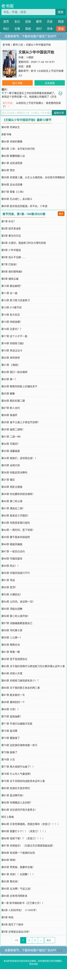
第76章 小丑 (8, 759)
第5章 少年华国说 (11, 250)
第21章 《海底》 (10, 364)
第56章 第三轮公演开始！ (15, 616)
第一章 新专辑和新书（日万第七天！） (22, 903)
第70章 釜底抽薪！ (11, 716)
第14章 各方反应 (10, 314)
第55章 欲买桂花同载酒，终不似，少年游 (24, 206)
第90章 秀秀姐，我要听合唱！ (18, 867)
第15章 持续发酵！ (11, 321)
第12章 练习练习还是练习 (15, 300)
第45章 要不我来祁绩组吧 (15, 537)
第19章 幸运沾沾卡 (11, 350)
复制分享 (59, 112)
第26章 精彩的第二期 (13, 400)
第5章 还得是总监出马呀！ (16, 931)
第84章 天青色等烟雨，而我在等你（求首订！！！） (30, 824)
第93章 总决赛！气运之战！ (16, 888)
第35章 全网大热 (10, 465)
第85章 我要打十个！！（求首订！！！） (24, 831)
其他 (28, 29)
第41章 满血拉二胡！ (13, 508)
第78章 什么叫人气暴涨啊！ (16, 773)
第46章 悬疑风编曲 (11, 544)
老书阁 (7, 6)
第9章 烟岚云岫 (9, 278)
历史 (50, 21)
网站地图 (33, 963)
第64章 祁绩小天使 (11, 673)
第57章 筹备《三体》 (13, 191)
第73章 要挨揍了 (10, 738)
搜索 (60, 12)
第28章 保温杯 (9, 415)
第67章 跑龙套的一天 (13, 695)
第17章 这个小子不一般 (14, 336)
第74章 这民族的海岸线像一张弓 (19, 745)
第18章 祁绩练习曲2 (12, 343)
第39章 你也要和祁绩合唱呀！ (18, 494)
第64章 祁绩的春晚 (11, 141)
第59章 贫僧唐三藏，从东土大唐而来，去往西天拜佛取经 (33, 177)
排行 (39, 29)
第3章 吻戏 (7, 917)
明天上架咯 (7, 817)
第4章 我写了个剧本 (12, 924)
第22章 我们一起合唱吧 (14, 372)
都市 (39, 21)
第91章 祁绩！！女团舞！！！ (18, 874)
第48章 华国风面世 (11, 558)
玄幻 (17, 21)
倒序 (61, 213)
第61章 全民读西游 (11, 163)
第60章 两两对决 (10, 644)
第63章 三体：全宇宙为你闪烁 (18, 148)
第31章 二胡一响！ (11, 436)
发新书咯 (6, 134)
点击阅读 (50, 83)
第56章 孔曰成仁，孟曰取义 (16, 199)
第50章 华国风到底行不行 (15, 573)
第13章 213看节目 (11, 307)
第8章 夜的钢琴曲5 (11, 271)
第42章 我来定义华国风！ (15, 515)
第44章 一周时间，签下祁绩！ (18, 529)
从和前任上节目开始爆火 (29, 103)
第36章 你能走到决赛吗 (14, 472)
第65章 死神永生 (10, 127)
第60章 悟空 (8, 170)
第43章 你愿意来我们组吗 (15, 522)
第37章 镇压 (8, 479)
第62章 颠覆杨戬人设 (13, 155)
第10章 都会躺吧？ (11, 286)
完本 (50, 29)
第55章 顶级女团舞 (11, 608)
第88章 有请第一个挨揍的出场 (18, 852)
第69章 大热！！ (10, 709)
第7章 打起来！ (9, 264)
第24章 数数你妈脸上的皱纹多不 (19, 386)
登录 (61, 29)
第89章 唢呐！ (9, 860)
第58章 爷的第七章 (11, 630)
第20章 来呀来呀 (10, 357)
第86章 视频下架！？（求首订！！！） (23, 838)
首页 (6, 21)
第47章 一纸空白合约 (13, 551)
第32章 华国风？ (10, 443)
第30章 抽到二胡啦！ (13, 429)
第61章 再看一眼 (10, 651)
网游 (61, 21)
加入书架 (17, 83)
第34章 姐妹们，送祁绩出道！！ (19, 458)
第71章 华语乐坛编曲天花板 (16, 723)
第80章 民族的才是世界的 (15, 788)
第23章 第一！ (9, 379)
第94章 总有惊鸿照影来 (14, 895)
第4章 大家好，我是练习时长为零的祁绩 (23, 242)
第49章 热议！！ (10, 565)
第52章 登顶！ (9, 587)
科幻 (6, 29)
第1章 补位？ (8, 221)
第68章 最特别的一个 (13, 702)
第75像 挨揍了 (9, 752)
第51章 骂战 (8, 580)
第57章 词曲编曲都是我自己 (16, 623)
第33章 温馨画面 (10, 451)
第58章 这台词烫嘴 (11, 184)
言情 (17, 29)
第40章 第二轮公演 (11, 501)
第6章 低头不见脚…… (13, 257)
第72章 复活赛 (9, 730)
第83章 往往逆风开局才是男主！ (19, 809)
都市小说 (18, 44)
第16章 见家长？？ (11, 329)
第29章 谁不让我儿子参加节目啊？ (20, 422)
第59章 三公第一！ (11, 637)
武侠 (28, 21)
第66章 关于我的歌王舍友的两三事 (20, 687)
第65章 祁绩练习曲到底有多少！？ (20, 680)
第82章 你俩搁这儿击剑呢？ (16, 802)
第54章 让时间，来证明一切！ (18, 601)
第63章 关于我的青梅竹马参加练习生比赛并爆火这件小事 (33, 666)
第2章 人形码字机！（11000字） (19, 910)
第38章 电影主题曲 (11, 486)
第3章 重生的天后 (11, 235)
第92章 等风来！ (10, 881)
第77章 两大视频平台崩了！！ (18, 766)
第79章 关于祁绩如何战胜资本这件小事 (23, 781)
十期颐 (29, 57)
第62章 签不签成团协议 (14, 659)
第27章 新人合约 (10, 408)
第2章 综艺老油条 (11, 228)
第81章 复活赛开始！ (13, 795)
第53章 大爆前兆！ (11, 594)
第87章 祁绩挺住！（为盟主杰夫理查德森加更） (28, 845)
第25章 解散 (8, 393)
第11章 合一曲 (9, 293)
